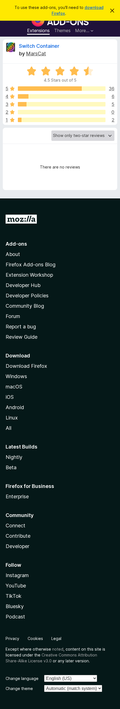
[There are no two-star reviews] (61, 112)
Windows (16, 376)
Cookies (35, 638)
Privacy (12, 638)
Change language (22, 678)
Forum (13, 316)
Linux (12, 418)
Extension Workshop (29, 275)
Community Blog (25, 306)
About (13, 254)
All (8, 428)
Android (15, 407)
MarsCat (36, 53)
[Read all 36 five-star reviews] (61, 88)
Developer (17, 546)
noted (57, 649)
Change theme (19, 688)
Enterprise (17, 496)
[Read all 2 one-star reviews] (61, 120)
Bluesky (15, 606)
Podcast (15, 617)
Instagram (17, 575)
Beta (11, 467)
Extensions (38, 30)
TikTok (13, 596)
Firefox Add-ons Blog (31, 264)
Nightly (14, 457)
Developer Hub (23, 285)
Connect (15, 525)
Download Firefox (26, 366)
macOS (14, 387)
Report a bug (21, 326)
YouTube (16, 586)
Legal (56, 638)
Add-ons (16, 244)
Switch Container (39, 46)
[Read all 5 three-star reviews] (61, 104)
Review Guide (21, 337)
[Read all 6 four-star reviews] (61, 96)
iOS (10, 397)
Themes (62, 30)
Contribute (18, 536)
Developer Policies (27, 295)
